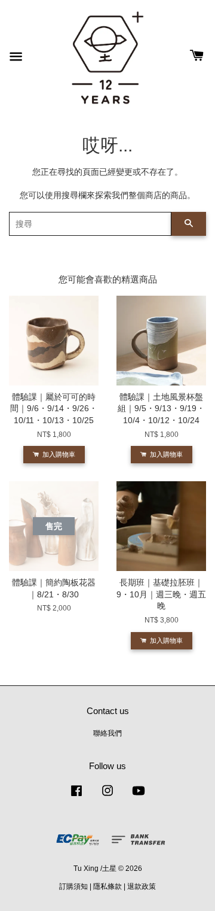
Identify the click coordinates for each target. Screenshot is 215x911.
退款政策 (141, 886)
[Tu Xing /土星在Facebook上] (76, 796)
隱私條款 (107, 886)
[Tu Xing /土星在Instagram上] (107, 796)
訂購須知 (73, 886)
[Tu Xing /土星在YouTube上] (138, 796)
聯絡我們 (107, 733)
